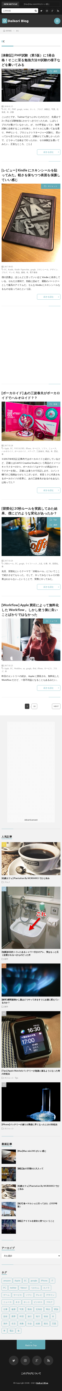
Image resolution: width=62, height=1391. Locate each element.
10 (34, 706)
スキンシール (42, 269)
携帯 (13, 1316)
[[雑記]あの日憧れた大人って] (9, 1174)
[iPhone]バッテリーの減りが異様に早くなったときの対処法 (29, 1124)
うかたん (35, 1287)
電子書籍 (33, 272)
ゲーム (6, 1295)
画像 (22, 1323)
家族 (56, 1309)
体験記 (47, 109)
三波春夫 (40, 451)
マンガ (11, 272)
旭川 (38, 1316)
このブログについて (31, 1373)
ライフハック (31, 563)
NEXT (56, 706)
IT (52, 1280)
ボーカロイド (20, 451)
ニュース (52, 448)
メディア (31, 451)
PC (9, 109)
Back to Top (31, 1345)
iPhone (28, 448)
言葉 (54, 1323)
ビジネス (38, 1302)
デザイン (54, 269)
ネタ (18, 1302)
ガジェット (52, 186)
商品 (18, 272)
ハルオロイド (7, 451)
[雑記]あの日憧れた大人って (30, 1168)
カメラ (46, 1287)
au (24, 668)
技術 (5, 1316)
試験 (12, 112)
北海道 (39, 1309)
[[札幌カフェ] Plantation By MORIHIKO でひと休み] (9, 1191)
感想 (55, 71)
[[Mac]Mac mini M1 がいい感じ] (9, 1157)
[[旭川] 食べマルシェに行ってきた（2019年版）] (9, 1209)
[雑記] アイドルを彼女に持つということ (35, 1221)
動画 (30, 1309)
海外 (5, 1323)
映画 (46, 1316)
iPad (34, 668)
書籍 (23, 272)
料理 (22, 1316)
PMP (14, 109)
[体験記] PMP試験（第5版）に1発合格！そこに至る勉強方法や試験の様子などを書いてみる (31, 60)
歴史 (56, 451)
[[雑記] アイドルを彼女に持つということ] (9, 1226)
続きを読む (49, 152)
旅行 (30, 1316)
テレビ (39, 1295)
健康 (13, 1309)
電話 (11, 1330)
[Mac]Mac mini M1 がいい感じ (31, 1151)
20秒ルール (9, 563)
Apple (6, 448)
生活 (13, 1323)
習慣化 (55, 563)
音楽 (55, 404)
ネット (33, 109)
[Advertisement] (31, 348)
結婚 (38, 1323)
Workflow (18, 668)
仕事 (46, 563)
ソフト (44, 448)
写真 (53, 109)
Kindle (10, 269)
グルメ (7, 882)
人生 (40, 563)
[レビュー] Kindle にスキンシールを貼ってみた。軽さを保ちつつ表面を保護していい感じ (31, 175)
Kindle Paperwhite (22, 269)
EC (5, 109)
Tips (55, 520)
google (19, 109)
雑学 (6, 959)
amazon (7, 1280)
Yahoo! (23, 1287)
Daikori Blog (42, 1383)
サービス (36, 448)
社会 (30, 1323)
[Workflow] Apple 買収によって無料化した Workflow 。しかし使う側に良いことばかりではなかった (30, 609)
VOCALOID (19, 448)
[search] (35, 10)
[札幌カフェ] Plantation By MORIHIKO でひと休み (26, 878)
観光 (46, 1323)
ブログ (40, 109)
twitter (26, 109)
